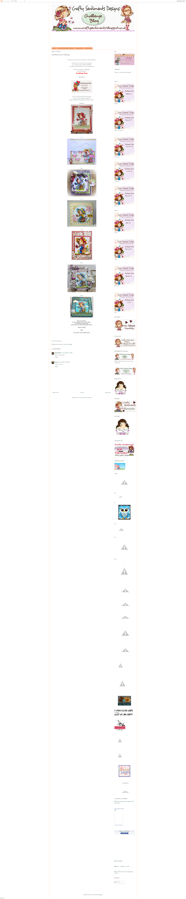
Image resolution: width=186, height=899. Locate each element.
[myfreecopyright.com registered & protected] (124, 803)
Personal (115, 883)
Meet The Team (88, 48)
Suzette (116, 72)
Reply (56, 357)
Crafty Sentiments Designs (119, 808)
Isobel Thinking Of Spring (76, 100)
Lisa (82, 137)
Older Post (108, 392)
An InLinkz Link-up (57, 341)
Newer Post (56, 392)
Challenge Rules (79, 48)
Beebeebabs (58, 352)
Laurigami (81, 103)
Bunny (56, 362)
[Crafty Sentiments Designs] (118, 823)
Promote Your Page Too (118, 825)
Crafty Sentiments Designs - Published (65, 48)
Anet (82, 229)
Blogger (100, 894)
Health (124, 883)
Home (54, 48)
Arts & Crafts (121, 883)
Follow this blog (124, 833)
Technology (118, 883)
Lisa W (81, 199)
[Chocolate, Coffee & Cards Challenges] (124, 705)
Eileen (81, 295)
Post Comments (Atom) (85, 397)
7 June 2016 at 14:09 (67, 352)
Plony (82, 168)
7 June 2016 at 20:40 (64, 362)
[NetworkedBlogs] (124, 831)
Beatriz (81, 262)
